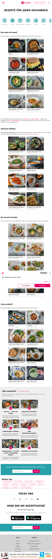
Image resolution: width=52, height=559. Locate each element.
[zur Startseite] (26, 2)
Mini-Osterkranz (31, 294)
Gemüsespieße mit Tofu (14, 188)
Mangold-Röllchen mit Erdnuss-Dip (34, 151)
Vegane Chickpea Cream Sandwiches (32, 72)
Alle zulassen (42, 285)
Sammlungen (18, 548)
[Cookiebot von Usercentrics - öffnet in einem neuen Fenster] (41, 273)
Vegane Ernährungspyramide (34, 543)
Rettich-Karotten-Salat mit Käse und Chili (16, 362)
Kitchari (10, 53)
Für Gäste (5, 484)
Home (18, 541)
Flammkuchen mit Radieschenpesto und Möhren (34, 207)
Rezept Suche (18, 551)
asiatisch (24, 484)
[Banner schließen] (49, 273)
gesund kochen (7, 481)
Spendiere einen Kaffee (40, 2)
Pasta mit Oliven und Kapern (33, 109)
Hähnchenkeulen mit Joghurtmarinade (32, 189)
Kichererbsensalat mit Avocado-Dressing (16, 151)
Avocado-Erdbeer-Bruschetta (34, 257)
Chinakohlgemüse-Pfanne (33, 53)
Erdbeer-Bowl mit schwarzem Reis (17, 238)
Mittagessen (39, 481)
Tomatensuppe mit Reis (14, 72)
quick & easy (29, 481)
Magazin (18, 546)
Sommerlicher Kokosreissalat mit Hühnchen (34, 238)
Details (46, 281)
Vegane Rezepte (34, 546)
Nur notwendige (26, 285)
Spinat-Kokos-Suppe (32, 381)
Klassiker (32, 484)
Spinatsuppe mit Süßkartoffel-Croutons (16, 170)
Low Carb (15, 487)
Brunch (41, 484)
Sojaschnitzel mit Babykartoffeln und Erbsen (16, 344)
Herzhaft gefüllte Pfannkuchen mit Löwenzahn (17, 207)
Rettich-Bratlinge (31, 362)
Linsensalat (29, 325)
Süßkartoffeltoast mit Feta (33, 90)
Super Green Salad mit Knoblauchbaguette (32, 344)
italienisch (15, 484)
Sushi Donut (11, 325)
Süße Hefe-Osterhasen (14, 294)
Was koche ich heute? (34, 541)
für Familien (18, 481)
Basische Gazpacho (31, 170)
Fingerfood (6, 487)
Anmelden (36, 471)
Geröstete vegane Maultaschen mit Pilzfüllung (17, 381)
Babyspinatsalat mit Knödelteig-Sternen (16, 91)
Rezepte (18, 543)
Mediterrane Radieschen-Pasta (16, 257)
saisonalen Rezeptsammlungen (30, 134)
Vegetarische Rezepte (34, 548)
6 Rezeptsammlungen (23, 391)
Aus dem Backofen (26, 487)
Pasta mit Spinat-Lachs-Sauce (16, 109)
